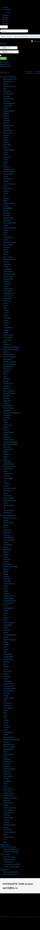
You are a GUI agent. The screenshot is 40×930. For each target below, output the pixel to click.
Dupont (5, 211)
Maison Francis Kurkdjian (11, 347)
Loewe (5, 332)
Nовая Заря (7, 401)
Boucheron (6, 128)
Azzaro (5, 108)
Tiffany (5, 471)
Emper (5, 632)
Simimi (5, 457)
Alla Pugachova (8, 94)
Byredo (5, 140)
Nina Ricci (6, 398)
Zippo (5, 842)
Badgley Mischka (8, 111)
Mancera (6, 352)
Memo (5, 374)
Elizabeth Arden (8, 218)
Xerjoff (5, 503)
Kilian (5, 306)
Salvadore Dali (8, 440)
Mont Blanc (7, 759)
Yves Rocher (7, 513)
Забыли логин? (5, 64)
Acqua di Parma (8, 81)
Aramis (5, 542)
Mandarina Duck (8, 354)
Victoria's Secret (8, 498)
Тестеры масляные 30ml (11, 864)
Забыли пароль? (5, 66)
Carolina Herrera (8, 150)
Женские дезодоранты (11, 872)
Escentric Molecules (9, 228)
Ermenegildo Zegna (9, 223)
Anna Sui (6, 101)
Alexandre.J (7, 91)
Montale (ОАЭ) (8, 383)
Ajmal (5, 89)
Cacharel (6, 142)
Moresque (6, 386)
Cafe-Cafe (6, 579)
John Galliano (7, 291)
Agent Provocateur (9, 86)
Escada (5, 225)
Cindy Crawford (8, 174)
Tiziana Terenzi (8, 474)
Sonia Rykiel (7, 461)
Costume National (9, 184)
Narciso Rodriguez (9, 393)
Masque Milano (8, 366)
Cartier (5, 152)
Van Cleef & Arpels (9, 488)
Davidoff (6, 191)
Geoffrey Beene (8, 657)
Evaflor (5, 642)
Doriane (6, 206)
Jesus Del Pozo (8, 279)
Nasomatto (6, 396)
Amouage (6, 96)
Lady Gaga (7, 318)
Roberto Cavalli (8, 432)
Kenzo (5, 303)
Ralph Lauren (7, 425)
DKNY (5, 201)
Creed (5, 186)
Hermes (6, 262)
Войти (3, 58)
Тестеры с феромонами (11, 867)
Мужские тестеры (9, 859)
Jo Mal (5, 286)
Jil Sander (6, 281)
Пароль (4, 52)
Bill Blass (6, 118)
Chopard (6, 167)
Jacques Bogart (8, 683)
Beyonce (6, 116)
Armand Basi (7, 106)
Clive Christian (8, 179)
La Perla (6, 313)
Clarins (5, 176)
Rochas (5, 435)
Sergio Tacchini (8, 449)
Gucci (5, 250)
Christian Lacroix (8, 169)
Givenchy (6, 247)
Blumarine (6, 120)
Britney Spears (8, 130)
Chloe (5, 164)
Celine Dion (7, 157)
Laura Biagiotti (8, 327)
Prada (5, 422)
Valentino (6, 486)
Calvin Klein (7, 145)
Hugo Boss (6, 264)
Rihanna (6, 430)
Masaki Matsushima (9, 364)
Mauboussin (7, 369)
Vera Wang (6, 491)
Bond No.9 (6, 123)
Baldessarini (7, 550)
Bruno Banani (7, 133)
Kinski (5, 715)
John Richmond (8, 293)
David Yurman (8, 189)
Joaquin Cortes (8, 289)
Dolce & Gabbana (9, 203)
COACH (6, 181)
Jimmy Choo (7, 284)
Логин (4, 48)
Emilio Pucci (7, 220)
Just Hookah (7, 298)
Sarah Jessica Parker (10, 444)
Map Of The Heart (9, 357)
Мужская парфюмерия (8, 515)
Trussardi (6, 483)
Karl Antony (7, 705)
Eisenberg (6, 213)
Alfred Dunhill (7, 532)
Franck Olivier (7, 237)
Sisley (5, 459)
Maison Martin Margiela (11, 349)
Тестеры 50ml (8, 862)
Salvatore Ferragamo (10, 442)
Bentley (5, 557)
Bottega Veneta (8, 125)
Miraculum (6, 379)
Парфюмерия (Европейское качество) (8, 846)
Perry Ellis (6, 418)
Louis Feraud (7, 337)
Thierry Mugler (8, 469)
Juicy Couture (7, 296)
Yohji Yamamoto (8, 505)
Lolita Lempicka (8, 335)
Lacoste (6, 315)
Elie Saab (6, 215)
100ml (36, 79)
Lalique (5, 320)
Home (3, 36)
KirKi (4, 308)
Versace (6, 493)
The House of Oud (9, 466)
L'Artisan (6, 310)
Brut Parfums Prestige (10, 567)
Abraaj (5, 520)
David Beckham (8, 608)
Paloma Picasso (8, 408)
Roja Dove (6, 437)
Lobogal (6, 330)
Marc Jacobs (7, 359)
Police (5, 420)
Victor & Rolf (7, 496)
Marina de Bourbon (9, 362)
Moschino (6, 388)
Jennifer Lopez (8, 276)
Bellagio (6, 554)
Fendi (5, 232)
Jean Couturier (8, 271)
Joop (5, 701)
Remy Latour (7, 791)
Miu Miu (6, 381)
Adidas (5, 84)
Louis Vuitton (7, 340)
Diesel (5, 194)
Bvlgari (5, 137)
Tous (5, 481)
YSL (4, 508)
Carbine (6, 147)
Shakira (5, 452)
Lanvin (5, 325)
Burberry (6, 135)
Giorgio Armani (8, 245)
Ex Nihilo (6, 230)
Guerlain (6, 252)
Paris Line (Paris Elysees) (11, 413)
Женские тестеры (9, 857)
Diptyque (6, 198)
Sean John (6, 447)
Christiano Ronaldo (9, 601)
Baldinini (6, 113)
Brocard (6, 562)
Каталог (9, 36)
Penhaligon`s (7, 415)
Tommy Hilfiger (8, 478)
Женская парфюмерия (21, 36)
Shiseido (6, 454)
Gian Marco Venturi (9, 242)
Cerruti (5, 159)
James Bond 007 (8, 686)
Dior (4, 196)
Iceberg (5, 267)
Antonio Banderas (9, 103)
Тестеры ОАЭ (5, 854)
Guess (5, 254)
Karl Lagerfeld (8, 708)
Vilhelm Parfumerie (9, 500)
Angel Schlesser (8, 99)
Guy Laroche (7, 257)
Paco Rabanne (8, 405)
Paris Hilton (7, 410)
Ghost (5, 240)
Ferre (5, 235)
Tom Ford (6, 476)
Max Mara (6, 371)
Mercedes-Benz (8, 754)
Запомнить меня (7, 55)
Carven (5, 155)
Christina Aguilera (9, 172)
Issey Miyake (7, 269)
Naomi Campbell (8, 391)
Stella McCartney (8, 464)
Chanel (5, 162)
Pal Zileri (6, 778)
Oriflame (6, 403)
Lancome (6, 323)
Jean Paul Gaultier (9, 274)
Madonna (6, 345)
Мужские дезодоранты (10, 874)
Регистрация (4, 62)
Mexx (5, 376)
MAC (5, 342)
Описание (29, 72)
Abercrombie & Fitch (10, 79)
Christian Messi (8, 598)
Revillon (6, 427)
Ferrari (5, 649)
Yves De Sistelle (8, 510)
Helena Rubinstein (9, 259)
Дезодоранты (4, 869)
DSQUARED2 (7, 208)
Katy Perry (6, 301)
